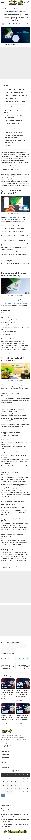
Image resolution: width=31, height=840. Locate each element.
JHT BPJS (5, 649)
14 (19, 785)
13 (15, 785)
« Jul (2, 801)
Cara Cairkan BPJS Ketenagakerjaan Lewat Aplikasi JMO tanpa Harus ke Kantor (22, 694)
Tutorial (20, 687)
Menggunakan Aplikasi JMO (14, 120)
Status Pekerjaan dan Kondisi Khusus (16, 95)
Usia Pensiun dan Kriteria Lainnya (15, 92)
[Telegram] (27, 658)
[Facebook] (15, 658)
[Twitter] (19, 658)
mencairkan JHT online (9, 651)
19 (11, 788)
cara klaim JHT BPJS (8, 644)
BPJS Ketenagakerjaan (11, 11)
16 (27, 785)
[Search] (28, 2)
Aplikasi (20, 683)
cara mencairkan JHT (21, 644)
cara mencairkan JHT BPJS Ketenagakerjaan (14, 647)
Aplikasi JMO (17, 435)
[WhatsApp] (23, 658)
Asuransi (20, 685)
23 (27, 788)
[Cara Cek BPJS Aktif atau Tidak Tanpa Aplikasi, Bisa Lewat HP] (8, 708)
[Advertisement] (15, 63)
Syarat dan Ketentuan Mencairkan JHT (16, 89)
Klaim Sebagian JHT (11, 98)
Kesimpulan (8, 145)
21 (19, 788)
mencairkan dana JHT (15, 217)
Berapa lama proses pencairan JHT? (16, 132)
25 (7, 792)
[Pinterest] (8, 746)
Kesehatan (22, 11)
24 (3, 792)
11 (7, 785)
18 (7, 788)
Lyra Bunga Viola (11, 23)
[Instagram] (11, 746)
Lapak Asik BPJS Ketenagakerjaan (19, 398)
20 (15, 788)
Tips (4, 687)
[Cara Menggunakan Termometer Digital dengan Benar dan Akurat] (8, 683)
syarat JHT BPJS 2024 (8, 653)
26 (11, 792)
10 (3, 785)
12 (11, 785)
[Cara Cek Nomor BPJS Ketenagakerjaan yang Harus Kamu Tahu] (23, 708)
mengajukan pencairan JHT (13, 304)
